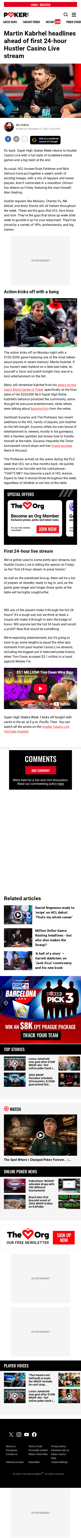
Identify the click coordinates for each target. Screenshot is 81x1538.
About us (11, 1446)
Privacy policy (58, 1446)
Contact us (11, 1454)
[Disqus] (40, 839)
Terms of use (35, 1446)
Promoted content (38, 1450)
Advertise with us (60, 1450)
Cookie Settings (59, 1462)
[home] (14, 15)
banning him (40, 409)
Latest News (10, 22)
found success (62, 446)
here (61, 784)
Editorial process (15, 1462)
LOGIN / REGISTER (40, 4)
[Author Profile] (9, 127)
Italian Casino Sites (58, 1456)
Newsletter (34, 1462)
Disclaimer (11, 1450)
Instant (53, 22)
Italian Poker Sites (38, 1454)
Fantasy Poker (31, 22)
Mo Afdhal (22, 125)
